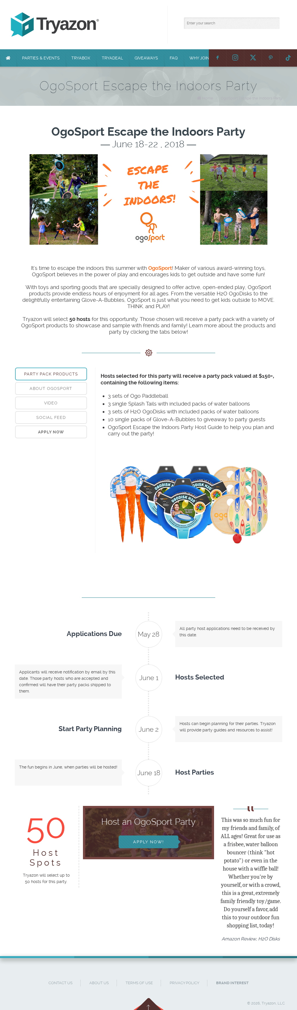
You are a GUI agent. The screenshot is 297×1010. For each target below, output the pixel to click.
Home (207, 98)
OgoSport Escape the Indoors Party (251, 98)
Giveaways (146, 58)
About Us (99, 983)
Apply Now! (148, 842)
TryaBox (80, 58)
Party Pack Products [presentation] (51, 374)
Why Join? (200, 58)
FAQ (174, 58)
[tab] (51, 374)
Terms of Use (139, 983)
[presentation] (51, 432)
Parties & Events (41, 58)
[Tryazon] (151, 25)
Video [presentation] (51, 403)
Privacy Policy (184, 983)
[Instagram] (235, 58)
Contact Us (60, 983)
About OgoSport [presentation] (51, 388)
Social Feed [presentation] (51, 417)
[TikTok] (288, 58)
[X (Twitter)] (253, 58)
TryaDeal (112, 58)
